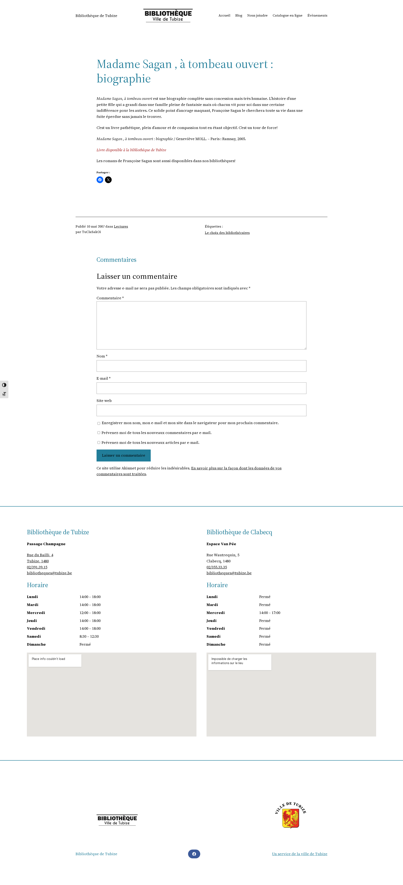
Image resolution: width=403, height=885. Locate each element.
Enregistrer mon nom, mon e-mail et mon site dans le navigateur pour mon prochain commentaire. (190, 422)
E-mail (104, 378)
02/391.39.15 (37, 567)
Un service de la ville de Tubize (299, 853)
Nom (102, 356)
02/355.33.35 (217, 567)
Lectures (121, 226)
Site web (104, 400)
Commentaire (110, 298)
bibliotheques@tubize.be (49, 573)
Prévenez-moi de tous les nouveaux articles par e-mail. (150, 442)
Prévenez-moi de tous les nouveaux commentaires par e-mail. (157, 432)
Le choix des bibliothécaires (227, 232)
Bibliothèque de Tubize (96, 15)
